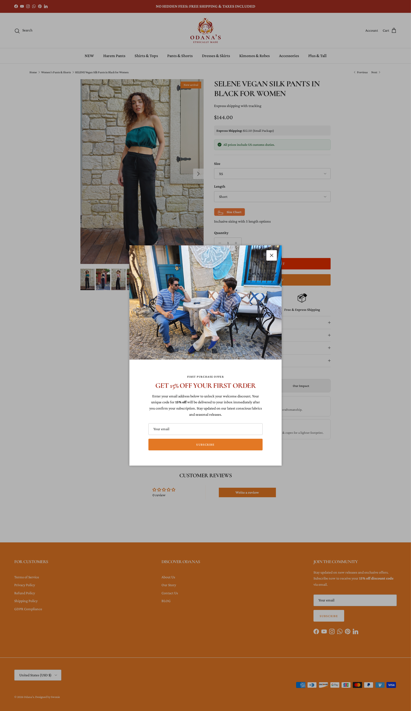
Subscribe (205, 444)
